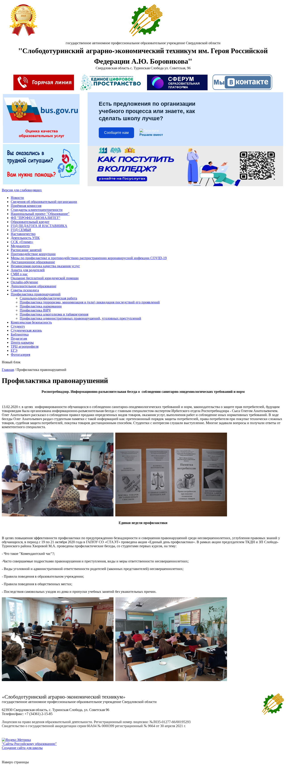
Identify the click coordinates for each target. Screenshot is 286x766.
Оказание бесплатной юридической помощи (45, 278)
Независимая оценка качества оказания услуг (45, 266)
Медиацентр (20, 246)
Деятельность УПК (25, 238)
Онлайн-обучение (24, 282)
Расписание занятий (26, 250)
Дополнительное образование (33, 286)
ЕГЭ (14, 350)
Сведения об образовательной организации (44, 202)
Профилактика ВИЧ (35, 310)
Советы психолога (25, 290)
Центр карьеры (22, 342)
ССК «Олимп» (22, 242)
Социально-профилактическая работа (48, 298)
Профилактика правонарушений (36, 294)
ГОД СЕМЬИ (21, 230)
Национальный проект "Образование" (40, 214)
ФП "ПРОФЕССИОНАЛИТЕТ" (35, 218)
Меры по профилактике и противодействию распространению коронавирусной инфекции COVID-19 (89, 258)
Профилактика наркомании (41, 306)
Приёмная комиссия (26, 206)
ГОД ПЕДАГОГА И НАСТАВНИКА (39, 226)
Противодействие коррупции (33, 254)
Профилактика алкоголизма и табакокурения (54, 314)
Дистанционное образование (33, 262)
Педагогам (19, 338)
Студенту (18, 326)
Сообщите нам (116, 133)
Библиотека (20, 334)
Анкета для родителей (28, 270)
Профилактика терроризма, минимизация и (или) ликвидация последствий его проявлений (90, 302)
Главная (8, 370)
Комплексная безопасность (31, 322)
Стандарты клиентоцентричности (37, 210)
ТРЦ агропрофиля (24, 346)
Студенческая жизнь (26, 330)
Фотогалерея (20, 354)
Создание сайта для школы (22, 748)
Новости (17, 198)
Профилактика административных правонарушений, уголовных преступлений (80, 318)
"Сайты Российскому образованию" (29, 744)
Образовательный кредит (30, 222)
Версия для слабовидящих (22, 190)
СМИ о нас (19, 274)
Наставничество (23, 234)
